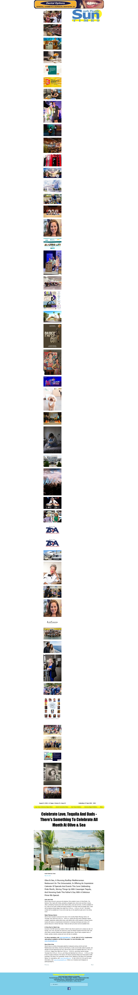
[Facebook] (69, 988)
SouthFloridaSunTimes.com (59, 979)
